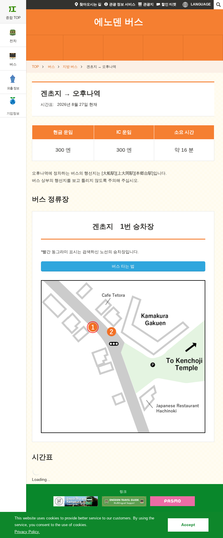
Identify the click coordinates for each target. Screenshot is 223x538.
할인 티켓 (168, 4)
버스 (51, 67)
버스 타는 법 (123, 266)
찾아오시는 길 (90, 4)
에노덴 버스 (118, 22)
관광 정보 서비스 (122, 4)
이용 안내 (203, 48)
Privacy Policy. (27, 532)
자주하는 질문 (163, 48)
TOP (35, 67)
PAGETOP (207, 482)
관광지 (148, 4)
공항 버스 (83, 48)
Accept (188, 524)
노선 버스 (43, 48)
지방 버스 (70, 67)
